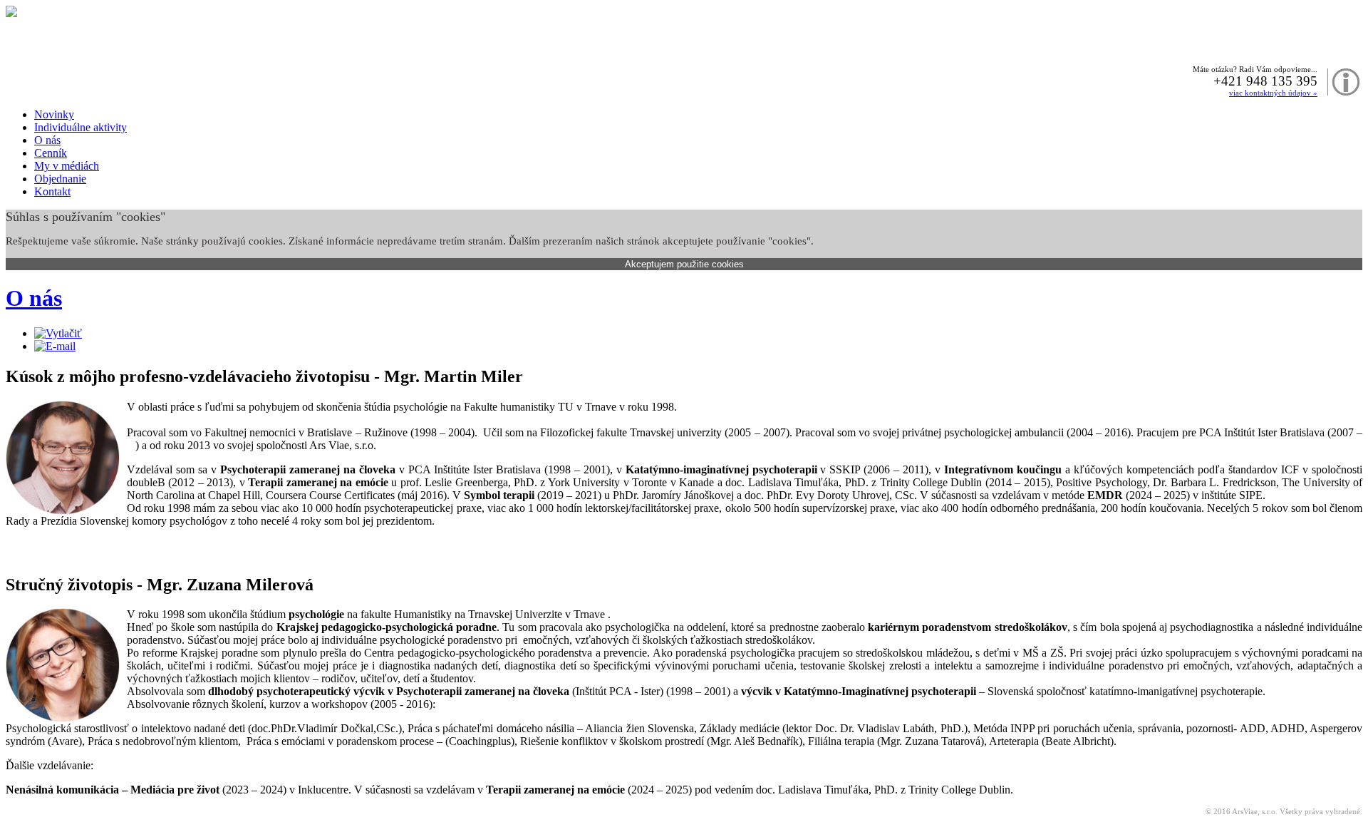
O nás (34, 298)
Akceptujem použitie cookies (684, 264)
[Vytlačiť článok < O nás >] (58, 333)
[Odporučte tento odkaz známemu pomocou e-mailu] (55, 346)
